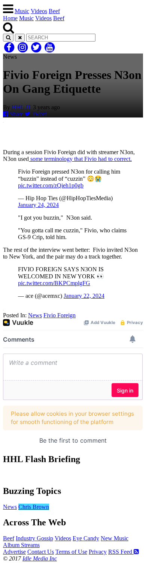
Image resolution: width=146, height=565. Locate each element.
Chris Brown (33, 507)
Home (10, 18)
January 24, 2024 (38, 205)
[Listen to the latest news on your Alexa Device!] (73, 475)
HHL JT (21, 107)
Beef (54, 11)
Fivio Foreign (59, 315)
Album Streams (21, 545)
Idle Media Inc (39, 558)
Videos (39, 11)
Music (22, 11)
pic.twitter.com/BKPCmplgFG (54, 283)
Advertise (14, 552)
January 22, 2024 (84, 296)
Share (15, 114)
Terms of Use (71, 552)
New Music (114, 538)
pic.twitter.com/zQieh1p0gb (50, 185)
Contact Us (40, 552)
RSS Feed (121, 552)
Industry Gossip (34, 538)
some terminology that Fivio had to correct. (80, 159)
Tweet (38, 114)
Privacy (98, 552)
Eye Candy (86, 538)
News (35, 315)
